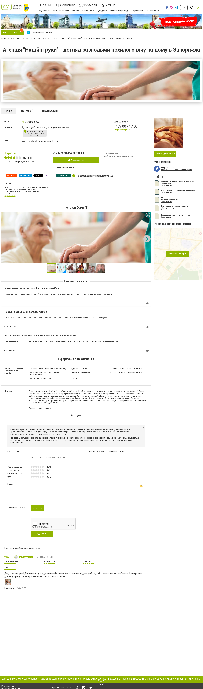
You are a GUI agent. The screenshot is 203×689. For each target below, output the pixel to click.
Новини (46, 5)
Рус (184, 7)
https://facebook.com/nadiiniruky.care (176, 170)
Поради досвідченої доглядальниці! (25, 312)
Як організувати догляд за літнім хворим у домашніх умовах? (40, 335)
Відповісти (9, 588)
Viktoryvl (7, 183)
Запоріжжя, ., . (32, 121)
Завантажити (166, 185)
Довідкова (102, 10)
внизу (31, 548)
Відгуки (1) (27, 110)
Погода (76, 10)
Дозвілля (90, 5)
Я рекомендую (77, 160)
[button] (148, 215)
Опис (9, 110)
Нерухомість (138, 10)
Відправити (42, 534)
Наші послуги (50, 110)
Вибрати (38, 508)
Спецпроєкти (43, 10)
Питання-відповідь (119, 10)
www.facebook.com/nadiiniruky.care (40, 141)
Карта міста (88, 10)
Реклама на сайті (61, 10)
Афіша (110, 5)
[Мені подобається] (147, 303)
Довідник (67, 5)
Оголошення (153, 10)
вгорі (38, 548)
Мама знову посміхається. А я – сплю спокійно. (31, 288)
